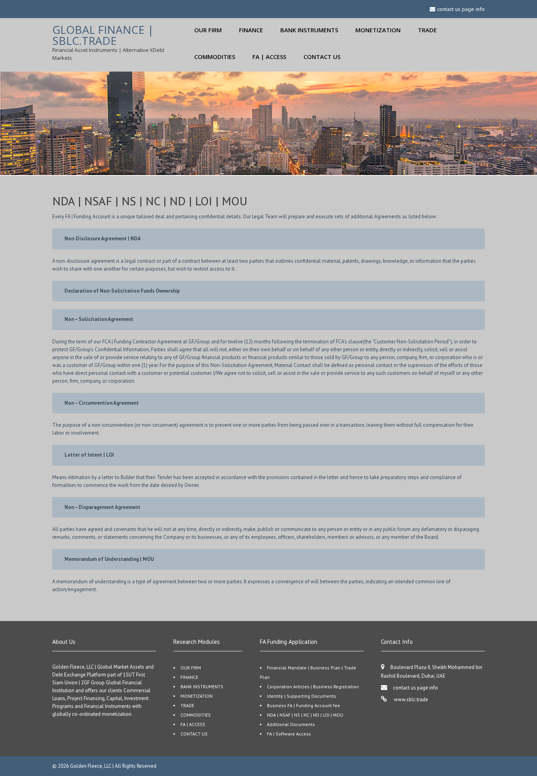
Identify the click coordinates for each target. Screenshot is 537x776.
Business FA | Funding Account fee (303, 705)
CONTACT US (321, 57)
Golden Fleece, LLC (91, 766)
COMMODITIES (214, 57)
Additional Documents (291, 724)
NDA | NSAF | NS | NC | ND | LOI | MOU (305, 715)
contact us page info (415, 687)
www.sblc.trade (410, 699)
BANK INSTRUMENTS (309, 30)
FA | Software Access (289, 734)
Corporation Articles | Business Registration (313, 686)
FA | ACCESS (269, 57)
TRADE (427, 30)
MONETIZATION (378, 30)
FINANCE (251, 30)
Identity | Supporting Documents (301, 696)
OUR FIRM (208, 30)
